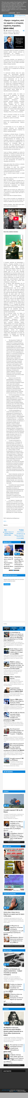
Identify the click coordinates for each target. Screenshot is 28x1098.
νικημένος (10, 32)
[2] (10, 570)
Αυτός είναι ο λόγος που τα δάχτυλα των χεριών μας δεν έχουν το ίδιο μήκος (14, 914)
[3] (12, 570)
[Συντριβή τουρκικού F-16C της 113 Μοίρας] (14, 801)
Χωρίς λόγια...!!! (9, 859)
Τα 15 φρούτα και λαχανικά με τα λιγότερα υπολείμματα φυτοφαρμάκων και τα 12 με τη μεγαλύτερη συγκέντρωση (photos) (13, 930)
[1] (9, 570)
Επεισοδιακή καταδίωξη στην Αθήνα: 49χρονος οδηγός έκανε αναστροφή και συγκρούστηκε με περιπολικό (8, 562)
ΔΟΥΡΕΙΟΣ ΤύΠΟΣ (6, 1090)
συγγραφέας (10, 33)
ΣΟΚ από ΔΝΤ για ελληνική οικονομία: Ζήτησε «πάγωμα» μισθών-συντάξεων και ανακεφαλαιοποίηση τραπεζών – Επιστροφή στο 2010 (14, 716)
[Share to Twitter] (10, 546)
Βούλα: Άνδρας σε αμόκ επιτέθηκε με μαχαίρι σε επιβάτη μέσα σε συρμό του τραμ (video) (16, 651)
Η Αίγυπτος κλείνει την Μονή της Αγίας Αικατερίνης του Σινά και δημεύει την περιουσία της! (13, 997)
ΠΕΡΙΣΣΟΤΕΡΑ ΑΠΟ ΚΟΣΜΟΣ (14, 842)
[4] (13, 570)
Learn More (12, 13)
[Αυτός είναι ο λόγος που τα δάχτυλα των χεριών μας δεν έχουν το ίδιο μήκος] (14, 903)
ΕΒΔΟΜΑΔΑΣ (14, 628)
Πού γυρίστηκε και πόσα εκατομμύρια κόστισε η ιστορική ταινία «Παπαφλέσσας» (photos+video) (13, 1048)
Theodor (15, 1091)
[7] (17, 570)
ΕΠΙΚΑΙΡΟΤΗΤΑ (11, 30)
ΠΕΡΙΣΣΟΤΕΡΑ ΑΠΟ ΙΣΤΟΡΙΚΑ (14, 1065)
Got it (18, 13)
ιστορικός (17, 30)
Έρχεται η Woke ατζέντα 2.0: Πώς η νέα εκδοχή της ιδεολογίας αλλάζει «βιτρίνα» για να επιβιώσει (17, 701)
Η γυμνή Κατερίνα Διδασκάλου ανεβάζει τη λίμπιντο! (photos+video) (16, 689)
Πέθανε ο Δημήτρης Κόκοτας (15, 677)
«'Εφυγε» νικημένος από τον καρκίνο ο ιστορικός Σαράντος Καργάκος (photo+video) (14, 24)
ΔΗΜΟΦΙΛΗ (6, 628)
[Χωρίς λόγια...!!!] (14, 855)
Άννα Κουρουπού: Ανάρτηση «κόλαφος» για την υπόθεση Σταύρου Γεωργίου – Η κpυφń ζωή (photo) (14, 732)
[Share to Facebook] (8, 546)
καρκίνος (5, 32)
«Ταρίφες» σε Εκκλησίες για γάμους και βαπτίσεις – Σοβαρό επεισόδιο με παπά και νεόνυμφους (13, 971)
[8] (18, 570)
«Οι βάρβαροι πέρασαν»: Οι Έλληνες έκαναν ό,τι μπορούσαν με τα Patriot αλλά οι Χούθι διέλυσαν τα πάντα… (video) (13, 836)
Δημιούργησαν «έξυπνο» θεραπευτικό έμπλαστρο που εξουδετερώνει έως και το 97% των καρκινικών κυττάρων (13, 940)
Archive (21, 628)
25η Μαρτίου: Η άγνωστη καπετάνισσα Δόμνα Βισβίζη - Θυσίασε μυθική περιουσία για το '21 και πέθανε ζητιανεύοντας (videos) (13, 1031)
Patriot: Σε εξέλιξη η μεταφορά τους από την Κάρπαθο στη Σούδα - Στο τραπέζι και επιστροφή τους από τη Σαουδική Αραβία (14, 665)
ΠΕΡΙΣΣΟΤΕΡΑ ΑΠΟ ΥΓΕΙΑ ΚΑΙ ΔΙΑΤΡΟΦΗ (14, 946)
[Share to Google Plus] (12, 546)
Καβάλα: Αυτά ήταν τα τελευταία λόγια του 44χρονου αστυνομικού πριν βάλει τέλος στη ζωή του (19, 562)
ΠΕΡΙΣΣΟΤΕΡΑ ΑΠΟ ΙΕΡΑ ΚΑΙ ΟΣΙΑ (14, 1004)
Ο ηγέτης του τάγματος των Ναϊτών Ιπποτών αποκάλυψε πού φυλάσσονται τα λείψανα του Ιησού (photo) (13, 987)
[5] (14, 570)
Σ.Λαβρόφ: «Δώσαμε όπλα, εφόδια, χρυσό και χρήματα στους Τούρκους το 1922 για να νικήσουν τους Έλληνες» (13, 1058)
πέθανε (13, 32)
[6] (15, 570)
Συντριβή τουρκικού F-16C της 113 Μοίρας (17, 759)
